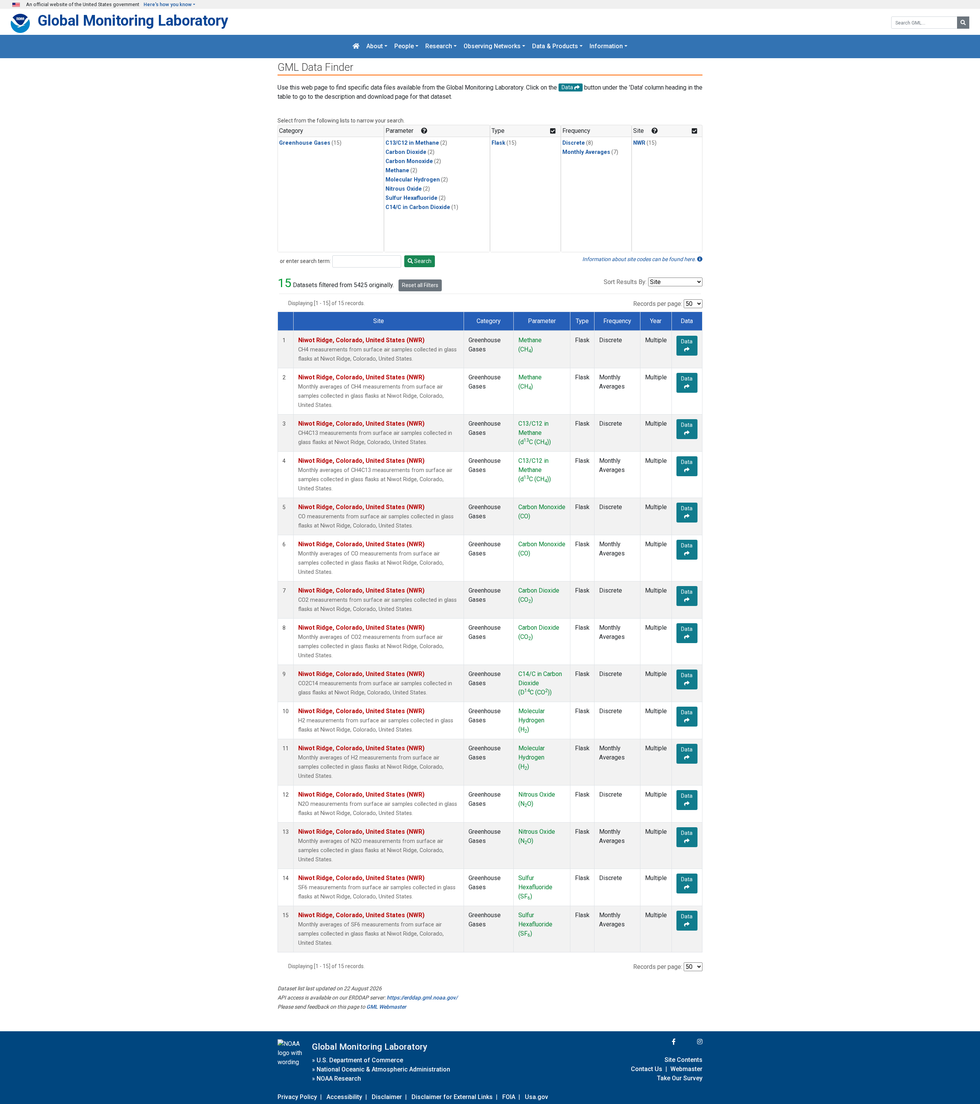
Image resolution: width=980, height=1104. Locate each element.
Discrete (573, 143)
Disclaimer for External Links (452, 1097)
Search (422, 261)
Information (606, 46)
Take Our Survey (679, 1078)
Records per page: (657, 303)
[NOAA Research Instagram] (689, 1042)
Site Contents (683, 1059)
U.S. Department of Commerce (360, 1060)
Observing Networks (492, 46)
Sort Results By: (625, 282)
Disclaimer (387, 1097)
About (374, 46)
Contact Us (646, 1069)
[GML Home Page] (356, 46)
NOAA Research (339, 1078)
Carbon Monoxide (409, 161)
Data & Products (555, 46)
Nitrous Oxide (403, 189)
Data (687, 341)
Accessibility (344, 1097)
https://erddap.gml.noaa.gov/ (422, 998)
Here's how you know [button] (168, 4)
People (404, 46)
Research (438, 46)
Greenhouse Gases (304, 143)
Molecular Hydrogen (412, 179)
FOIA (508, 1097)
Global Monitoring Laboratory (133, 20)
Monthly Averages (586, 152)
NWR (639, 143)
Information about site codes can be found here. (639, 259)
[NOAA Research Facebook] (663, 1042)
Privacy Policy (297, 1097)
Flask (498, 143)
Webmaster (686, 1069)
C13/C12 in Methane (412, 143)
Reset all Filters (420, 285)
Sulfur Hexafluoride (411, 198)
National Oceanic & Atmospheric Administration (383, 1069)
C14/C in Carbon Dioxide (417, 207)
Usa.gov (536, 1097)
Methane (397, 170)
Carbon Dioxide (405, 152)
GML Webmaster (386, 1007)
